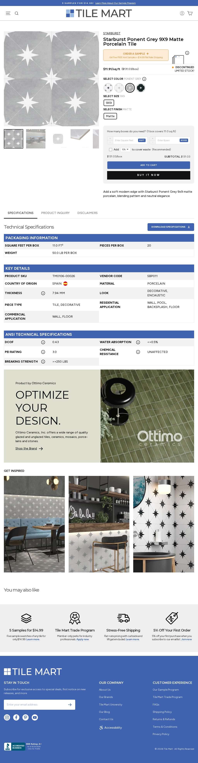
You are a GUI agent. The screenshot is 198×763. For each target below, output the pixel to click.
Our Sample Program (166, 689)
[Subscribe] (69, 704)
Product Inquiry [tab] (55, 213)
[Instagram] (7, 717)
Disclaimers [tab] (87, 213)
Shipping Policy (162, 712)
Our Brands (106, 697)
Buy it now (148, 175)
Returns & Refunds (164, 719)
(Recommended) (142, 149)
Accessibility (113, 727)
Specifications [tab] (20, 213)
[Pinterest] (25, 717)
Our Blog (104, 712)
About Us (105, 689)
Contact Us (106, 719)
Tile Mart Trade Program (168, 697)
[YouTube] (35, 717)
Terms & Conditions (165, 726)
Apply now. (82, 639)
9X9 (109, 103)
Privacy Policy (161, 734)
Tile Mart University (110, 704)
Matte (110, 116)
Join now (186, 639)
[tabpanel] (99, 292)
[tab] (43, 123)
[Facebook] (16, 717)
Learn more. (33, 639)
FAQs (156, 704)
